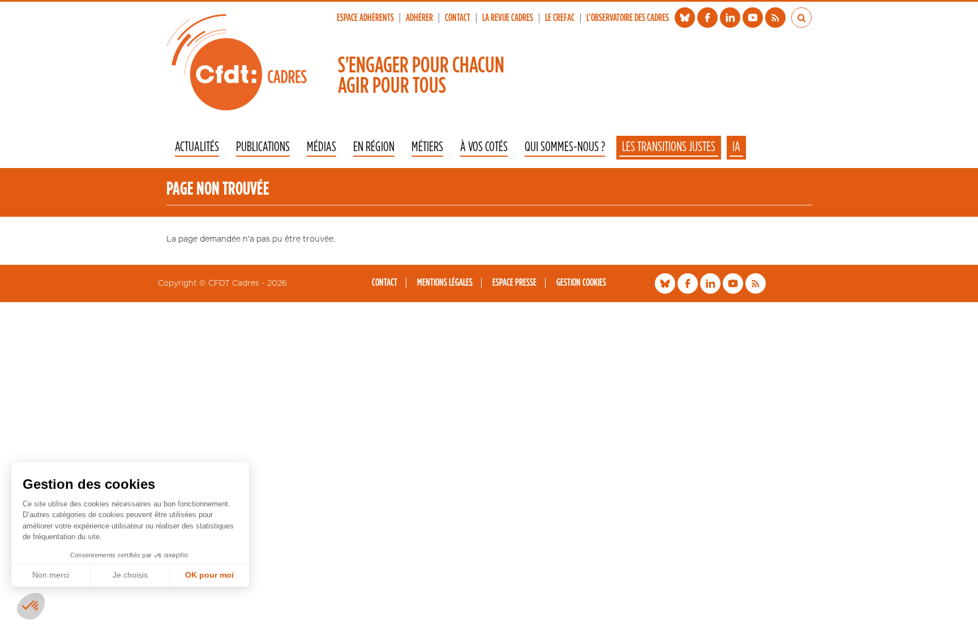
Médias (321, 147)
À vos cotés (484, 147)
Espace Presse (514, 283)
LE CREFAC (559, 18)
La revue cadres (507, 18)
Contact (457, 18)
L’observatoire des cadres (627, 18)
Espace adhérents (365, 18)
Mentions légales (445, 283)
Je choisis (130, 574)
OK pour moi (209, 574)
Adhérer (419, 18)
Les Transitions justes (668, 147)
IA (736, 147)
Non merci (50, 574)
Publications (263, 147)
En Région (373, 147)
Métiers (427, 147)
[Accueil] (236, 62)
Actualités (197, 147)
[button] (31, 606)
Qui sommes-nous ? (565, 147)
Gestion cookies (581, 283)
